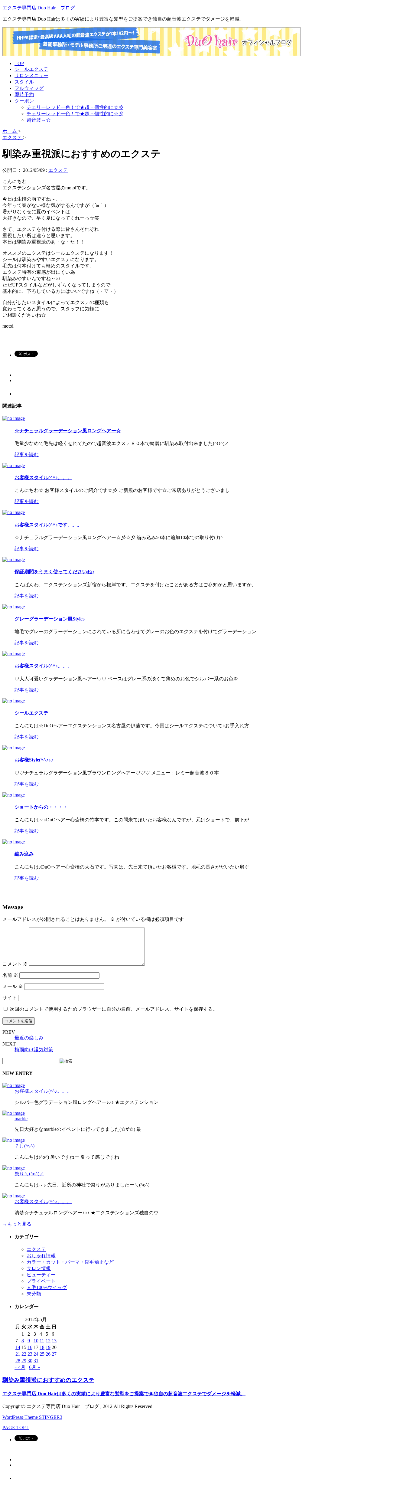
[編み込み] (13, 841)
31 (36, 1360)
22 (23, 1354)
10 (36, 1340)
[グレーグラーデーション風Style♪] (13, 606)
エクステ (58, 170)
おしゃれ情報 (41, 1255)
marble (21, 1118)
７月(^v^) (24, 1145)
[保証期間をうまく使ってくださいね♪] (13, 559)
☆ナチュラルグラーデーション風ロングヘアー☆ (68, 430)
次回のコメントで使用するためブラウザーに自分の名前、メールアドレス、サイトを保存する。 (114, 1009)
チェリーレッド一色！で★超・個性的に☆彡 (75, 107)
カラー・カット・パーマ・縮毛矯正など (70, 1262)
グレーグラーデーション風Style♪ (50, 618)
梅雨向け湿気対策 (34, 1049)
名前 (10, 975)
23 (30, 1354)
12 (48, 1340)
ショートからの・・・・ (41, 807)
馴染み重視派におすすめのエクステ (48, 1380)
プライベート (41, 1281)
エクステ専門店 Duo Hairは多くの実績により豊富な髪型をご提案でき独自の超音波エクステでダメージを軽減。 (124, 1393)
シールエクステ (31, 69)
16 (30, 1347)
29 (23, 1360)
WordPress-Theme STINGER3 (32, 1417)
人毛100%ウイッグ (47, 1287)
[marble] (13, 1113)
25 (42, 1354)
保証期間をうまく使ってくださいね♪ (54, 571)
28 (17, 1360)
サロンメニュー (31, 75)
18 (42, 1347)
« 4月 (20, 1367)
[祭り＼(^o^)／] (13, 1167)
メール (12, 986)
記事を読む (27, 454)
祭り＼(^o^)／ (29, 1173)
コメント (15, 964)
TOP (19, 63)
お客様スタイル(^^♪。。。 (43, 477)
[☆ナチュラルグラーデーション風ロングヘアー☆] (13, 418)
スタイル (24, 81)
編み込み (24, 853)
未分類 (34, 1293)
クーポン (24, 100)
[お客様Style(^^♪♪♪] (13, 747)
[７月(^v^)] (13, 1140)
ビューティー (41, 1274)
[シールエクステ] (13, 700)
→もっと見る (16, 1223)
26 (48, 1354)
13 (54, 1340)
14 (17, 1347)
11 (42, 1340)
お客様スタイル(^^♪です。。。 (48, 524)
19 (48, 1347)
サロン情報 (39, 1268)
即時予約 (24, 94)
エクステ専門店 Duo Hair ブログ (38, 7)
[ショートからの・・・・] (13, 794)
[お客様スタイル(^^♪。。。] (13, 465)
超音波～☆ (39, 120)
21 (17, 1354)
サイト (9, 997)
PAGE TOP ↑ (15, 1427)
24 (36, 1354)
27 (54, 1354)
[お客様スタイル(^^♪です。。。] (13, 512)
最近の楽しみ (29, 1037)
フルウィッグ (29, 88)
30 (30, 1360)
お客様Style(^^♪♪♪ (34, 759)
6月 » (34, 1367)
